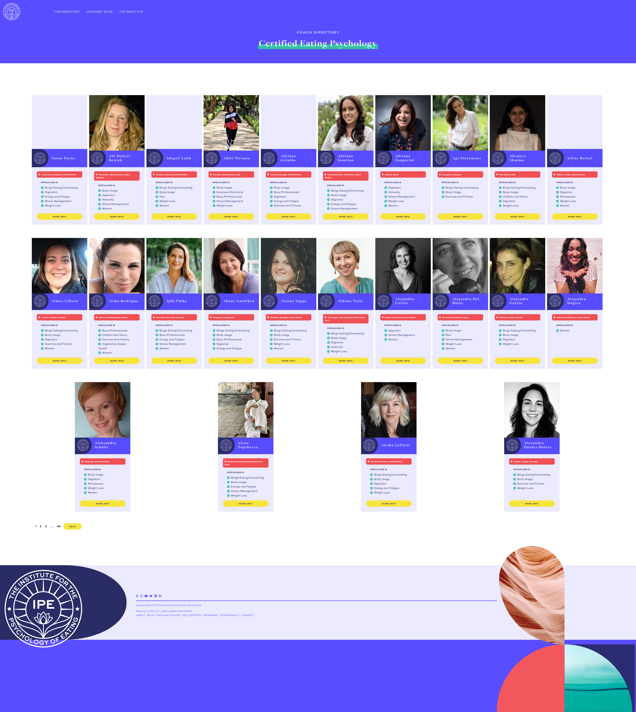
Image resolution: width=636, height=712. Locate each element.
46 (58, 526)
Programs (210, 615)
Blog (150, 615)
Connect (247, 615)
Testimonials (229, 615)
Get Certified (191, 615)
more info (59, 216)
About (140, 615)
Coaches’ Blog (99, 11)
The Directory (67, 11)
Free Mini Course (168, 615)
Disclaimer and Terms (176, 611)
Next (72, 526)
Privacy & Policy (147, 611)
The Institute (131, 11)
